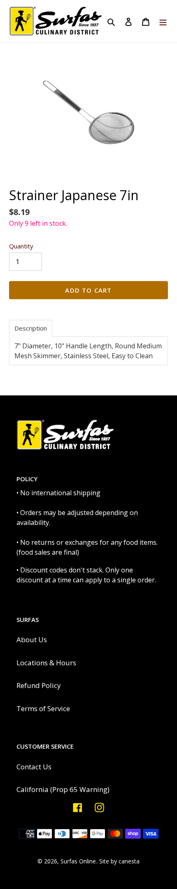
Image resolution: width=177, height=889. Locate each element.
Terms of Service (43, 708)
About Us (31, 639)
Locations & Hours (46, 662)
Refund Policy (38, 685)
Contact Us (33, 766)
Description (30, 328)
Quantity (21, 246)
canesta (129, 861)
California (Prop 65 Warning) (62, 789)
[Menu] (163, 21)
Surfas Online (78, 861)
